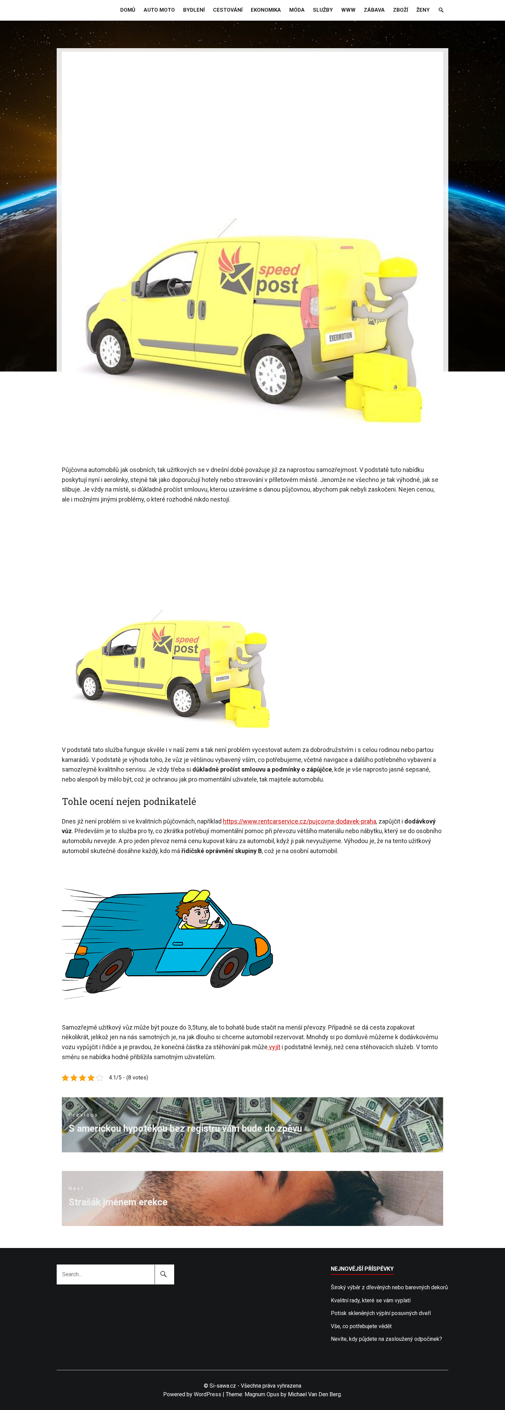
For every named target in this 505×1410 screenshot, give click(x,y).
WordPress (207, 1394)
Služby (323, 10)
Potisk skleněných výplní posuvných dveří (381, 1313)
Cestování (228, 10)
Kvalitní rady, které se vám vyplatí (371, 1300)
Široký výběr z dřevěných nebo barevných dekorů (389, 1287)
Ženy (423, 10)
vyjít (274, 1047)
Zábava (374, 10)
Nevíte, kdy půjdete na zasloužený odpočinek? (386, 1339)
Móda (297, 10)
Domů (127, 10)
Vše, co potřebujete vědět (361, 1326)
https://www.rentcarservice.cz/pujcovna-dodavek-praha (299, 821)
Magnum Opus (262, 1394)
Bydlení (194, 10)
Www (348, 10)
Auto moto (159, 10)
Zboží (400, 10)
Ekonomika (266, 10)
